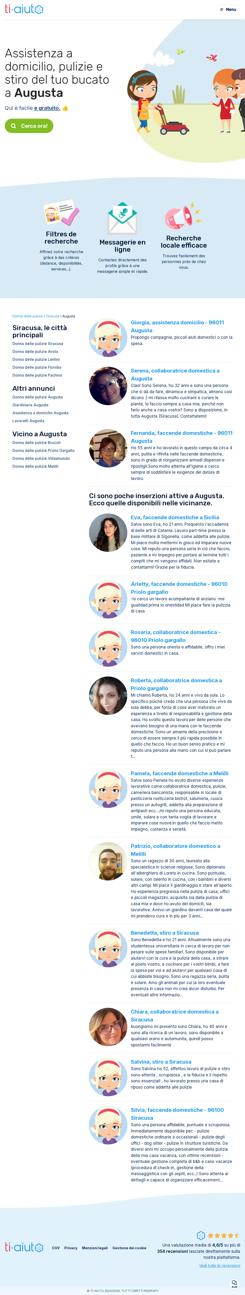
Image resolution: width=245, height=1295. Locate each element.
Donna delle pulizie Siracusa (37, 343)
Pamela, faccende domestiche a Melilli (179, 773)
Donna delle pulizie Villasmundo (41, 458)
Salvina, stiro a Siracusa (161, 1062)
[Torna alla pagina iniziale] (25, 10)
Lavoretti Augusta (28, 420)
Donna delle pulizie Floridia (36, 367)
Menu (231, 9)
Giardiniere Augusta (30, 404)
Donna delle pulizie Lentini (36, 359)
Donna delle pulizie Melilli (35, 466)
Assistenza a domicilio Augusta (40, 412)
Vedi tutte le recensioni (219, 1265)
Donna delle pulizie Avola (35, 351)
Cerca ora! (34, 126)
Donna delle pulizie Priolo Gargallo (43, 450)
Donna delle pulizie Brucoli (36, 442)
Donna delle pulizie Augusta (37, 397)
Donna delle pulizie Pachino (37, 375)
